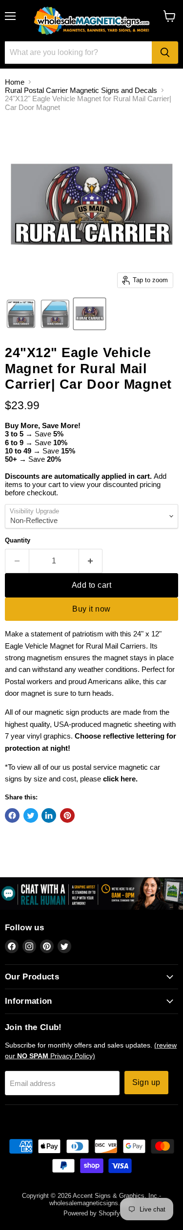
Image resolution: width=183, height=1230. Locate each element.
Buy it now (91, 609)
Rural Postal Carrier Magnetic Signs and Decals (81, 90)
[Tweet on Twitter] (30, 815)
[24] (21, 313)
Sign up (146, 1082)
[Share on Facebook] (12, 815)
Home (14, 82)
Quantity (17, 540)
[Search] (165, 52)
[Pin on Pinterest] (67, 815)
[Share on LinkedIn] (48, 815)
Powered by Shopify (91, 1213)
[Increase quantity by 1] (91, 561)
